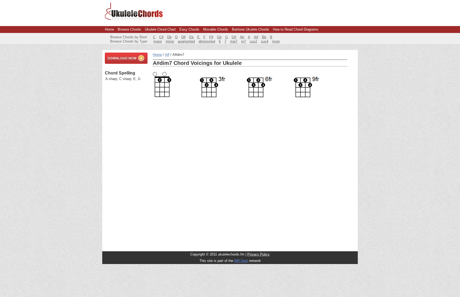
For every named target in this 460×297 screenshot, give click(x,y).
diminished (207, 41)
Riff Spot (241, 261)
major (157, 41)
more (276, 41)
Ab (242, 37)
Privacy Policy (258, 254)
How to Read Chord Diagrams (295, 29)
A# (256, 37)
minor (170, 41)
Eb (191, 37)
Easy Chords (189, 29)
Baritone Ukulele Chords (250, 29)
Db (169, 37)
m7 (243, 41)
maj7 (233, 41)
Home (109, 29)
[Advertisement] (126, 166)
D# (183, 37)
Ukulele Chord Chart (160, 29)
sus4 (264, 41)
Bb (264, 37)
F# (211, 37)
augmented (186, 41)
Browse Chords (129, 29)
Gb (219, 37)
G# (234, 37)
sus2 (253, 41)
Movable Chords (215, 29)
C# (161, 37)
